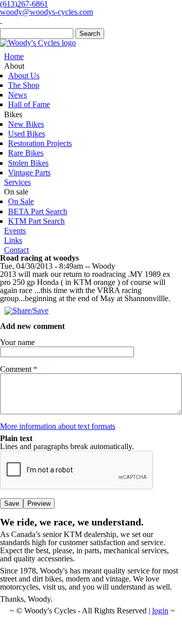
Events (15, 230)
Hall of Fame (29, 104)
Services (17, 182)
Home (14, 56)
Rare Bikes (25, 153)
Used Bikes (26, 133)
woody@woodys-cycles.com (46, 12)
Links (13, 240)
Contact (16, 250)
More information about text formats (57, 426)
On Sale (21, 201)
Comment (18, 369)
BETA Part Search (37, 211)
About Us (23, 75)
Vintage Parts (29, 172)
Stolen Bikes (28, 163)
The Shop (23, 85)
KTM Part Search (36, 221)
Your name (17, 343)
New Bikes (26, 124)
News (17, 94)
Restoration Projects (40, 143)
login (160, 610)
